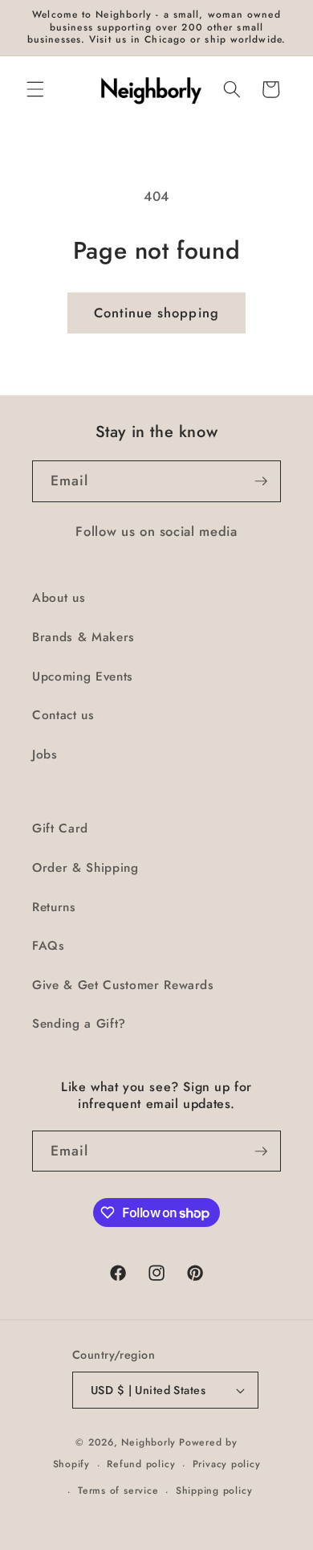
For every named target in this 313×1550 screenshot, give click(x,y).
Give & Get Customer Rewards (123, 985)
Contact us (63, 715)
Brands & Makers (83, 637)
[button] (35, 89)
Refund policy (141, 1464)
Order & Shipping (85, 868)
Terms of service (118, 1490)
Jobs (45, 754)
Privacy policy (227, 1464)
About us (58, 598)
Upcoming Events (82, 676)
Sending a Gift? (79, 1024)
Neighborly (148, 1442)
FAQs (48, 946)
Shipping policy (214, 1490)
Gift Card (60, 828)
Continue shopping (156, 312)
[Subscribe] (261, 481)
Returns (54, 907)
